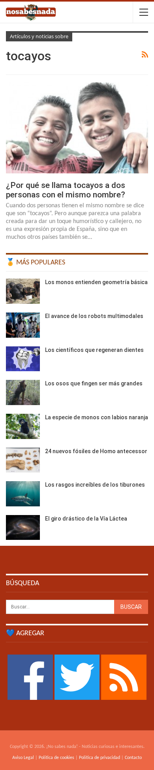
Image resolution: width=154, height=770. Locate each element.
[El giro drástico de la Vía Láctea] (23, 527)
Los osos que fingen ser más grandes (94, 383)
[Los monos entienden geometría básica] (23, 291)
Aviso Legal (23, 757)
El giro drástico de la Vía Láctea (86, 518)
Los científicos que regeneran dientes (94, 350)
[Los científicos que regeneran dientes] (23, 359)
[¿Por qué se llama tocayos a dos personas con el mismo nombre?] (77, 127)
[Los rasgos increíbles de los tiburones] (23, 493)
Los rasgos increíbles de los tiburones (95, 485)
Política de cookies (56, 757)
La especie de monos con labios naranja (96, 417)
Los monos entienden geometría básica (96, 282)
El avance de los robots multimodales (94, 316)
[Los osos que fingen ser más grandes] (23, 392)
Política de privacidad (99, 757)
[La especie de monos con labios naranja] (23, 426)
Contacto (133, 757)
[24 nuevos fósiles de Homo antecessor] (23, 460)
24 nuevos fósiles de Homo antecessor (96, 451)
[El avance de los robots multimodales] (23, 325)
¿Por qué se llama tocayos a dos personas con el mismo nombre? (65, 189)
